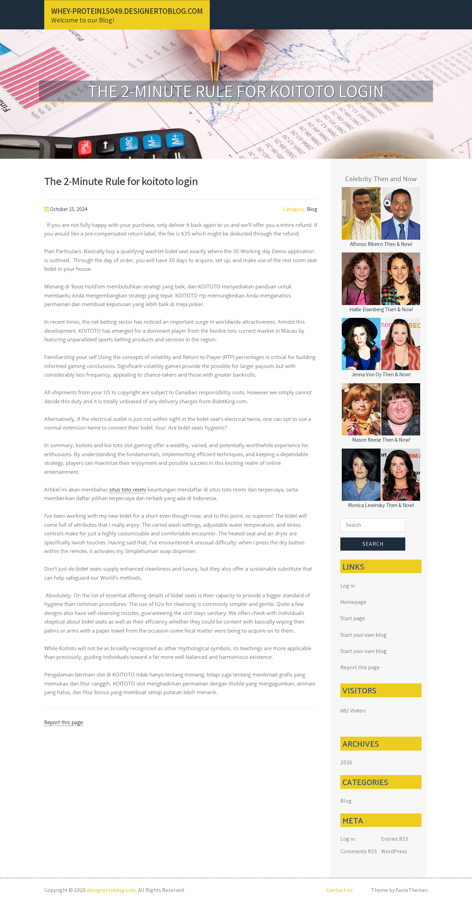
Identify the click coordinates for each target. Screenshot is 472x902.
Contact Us (339, 890)
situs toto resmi (127, 489)
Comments (358, 851)
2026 (346, 762)
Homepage (353, 602)
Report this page (63, 722)
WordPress (394, 851)
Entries (395, 839)
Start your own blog (363, 634)
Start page (352, 618)
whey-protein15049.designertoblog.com (127, 11)
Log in (347, 585)
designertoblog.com (111, 890)
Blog (312, 209)
